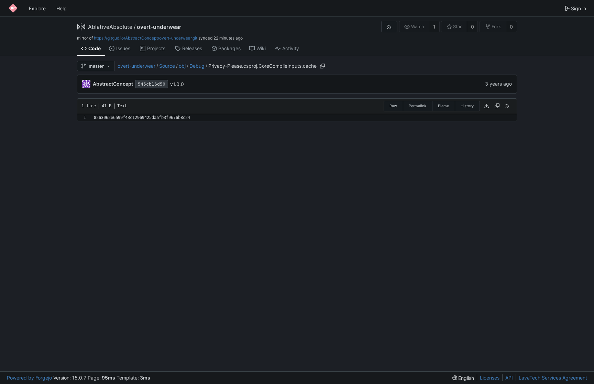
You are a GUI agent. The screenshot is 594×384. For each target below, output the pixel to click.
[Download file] (486, 106)
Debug (197, 66)
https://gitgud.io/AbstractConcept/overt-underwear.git (145, 38)
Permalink (417, 105)
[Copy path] (322, 66)
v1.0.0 (177, 84)
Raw (393, 105)
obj (182, 66)
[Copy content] (497, 106)
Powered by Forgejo (29, 378)
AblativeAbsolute (110, 26)
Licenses (489, 378)
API (509, 378)
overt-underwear (159, 26)
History (467, 105)
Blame (443, 105)
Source (167, 66)
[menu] (463, 378)
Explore (37, 8)
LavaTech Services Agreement (553, 378)
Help (61, 8)
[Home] (13, 8)
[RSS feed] (389, 26)
